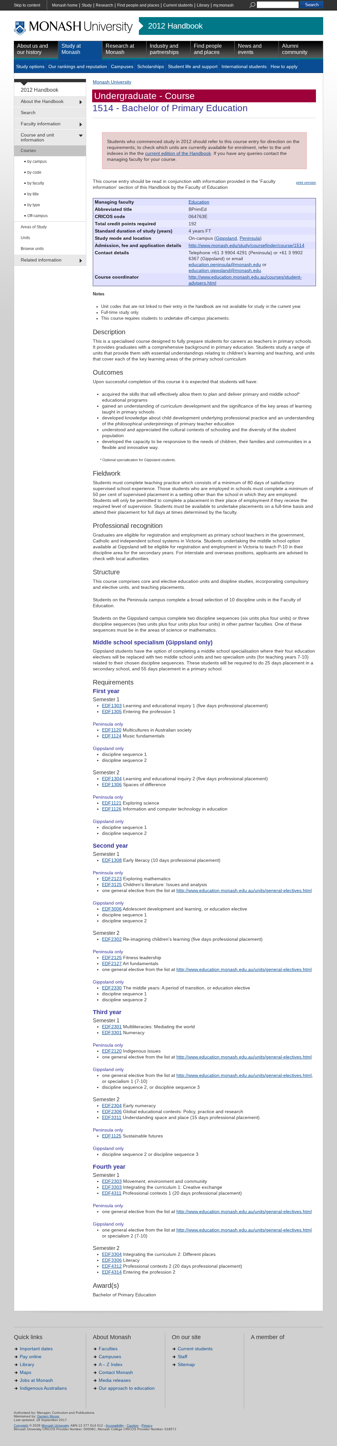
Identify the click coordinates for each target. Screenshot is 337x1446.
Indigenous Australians (43, 1388)
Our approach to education (127, 1388)
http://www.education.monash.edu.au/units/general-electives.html (244, 890)
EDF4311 (111, 1193)
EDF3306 (112, 1260)
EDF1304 (112, 778)
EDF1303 (112, 705)
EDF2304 (112, 1105)
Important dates (36, 1348)
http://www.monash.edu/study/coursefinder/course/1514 (246, 245)
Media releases (115, 1380)
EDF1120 (111, 730)
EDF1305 (112, 711)
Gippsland (226, 238)
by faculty (35, 183)
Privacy (147, 1425)
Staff (182, 1356)
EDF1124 (111, 735)
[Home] (74, 34)
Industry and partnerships (164, 49)
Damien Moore (48, 1416)
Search (28, 112)
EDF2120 (112, 1051)
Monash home (65, 5)
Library (203, 5)
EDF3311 (111, 1117)
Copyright (21, 1425)
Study (87, 5)
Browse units (32, 248)
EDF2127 (112, 963)
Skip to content (27, 5)
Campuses (122, 66)
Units (25, 238)
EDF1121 (111, 803)
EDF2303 (112, 1181)
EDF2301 (112, 1026)
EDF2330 (112, 987)
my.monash (223, 5)
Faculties (108, 1348)
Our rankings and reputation (77, 66)
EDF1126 (111, 808)
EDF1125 (111, 1135)
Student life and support (193, 66)
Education (199, 202)
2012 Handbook (175, 26)
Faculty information (41, 123)
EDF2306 (112, 1111)
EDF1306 (112, 784)
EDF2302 (112, 939)
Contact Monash (116, 1372)
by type (33, 205)
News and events (250, 49)
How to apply (284, 66)
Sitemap (186, 1364)
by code (34, 172)
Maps (25, 1372)
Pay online (30, 1356)
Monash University (112, 82)
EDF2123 (112, 878)
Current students (178, 5)
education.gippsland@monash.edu (225, 270)
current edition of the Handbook (178, 153)
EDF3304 (112, 1254)
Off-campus (37, 215)
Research (104, 5)
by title (33, 194)
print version (306, 183)
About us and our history (32, 49)
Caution (133, 1425)
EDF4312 (112, 1266)
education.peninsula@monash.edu (225, 264)
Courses (28, 150)
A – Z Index (110, 1364)
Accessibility (115, 1425)
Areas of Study (34, 227)
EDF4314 (112, 1272)
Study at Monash (71, 49)
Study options (30, 66)
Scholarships (150, 66)
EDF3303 (112, 1187)
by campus (37, 161)
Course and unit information (37, 137)
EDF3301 (112, 1032)
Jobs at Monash (36, 1380)
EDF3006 (112, 908)
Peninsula (250, 238)
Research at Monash (120, 49)
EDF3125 (112, 884)
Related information (41, 259)
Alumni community (294, 49)
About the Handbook (42, 101)
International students (244, 66)
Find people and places (138, 5)
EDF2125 (112, 957)
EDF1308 (112, 860)
